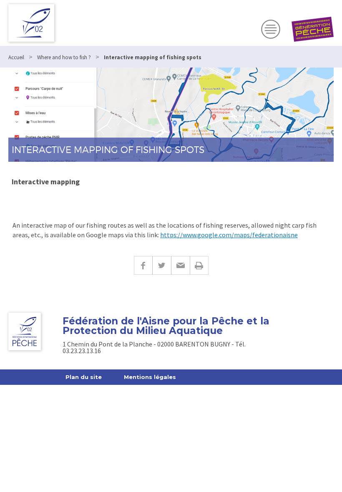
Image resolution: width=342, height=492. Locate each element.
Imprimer (199, 265)
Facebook (143, 265)
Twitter (161, 265)
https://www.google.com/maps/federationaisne (229, 235)
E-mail (180, 265)
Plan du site (83, 377)
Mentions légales (150, 377)
